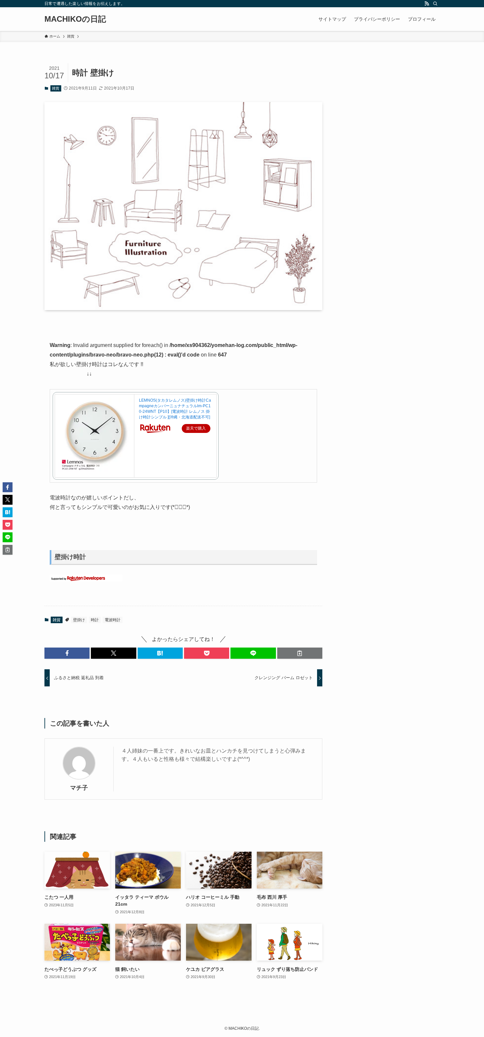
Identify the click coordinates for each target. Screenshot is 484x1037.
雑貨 (55, 88)
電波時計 (113, 620)
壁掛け (79, 620)
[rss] (426, 3)
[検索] (435, 3)
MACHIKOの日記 (75, 19)
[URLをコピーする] (299, 653)
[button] (67, 653)
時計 (95, 620)
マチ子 (79, 787)
